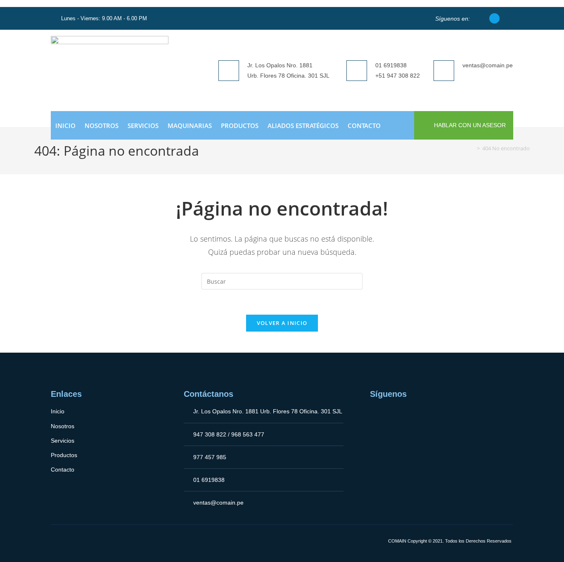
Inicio (65, 125)
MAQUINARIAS (190, 125)
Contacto (364, 125)
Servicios (143, 125)
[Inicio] (472, 148)
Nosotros (101, 125)
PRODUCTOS (239, 125)
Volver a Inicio (282, 323)
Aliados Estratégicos (303, 125)
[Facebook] (494, 18)
